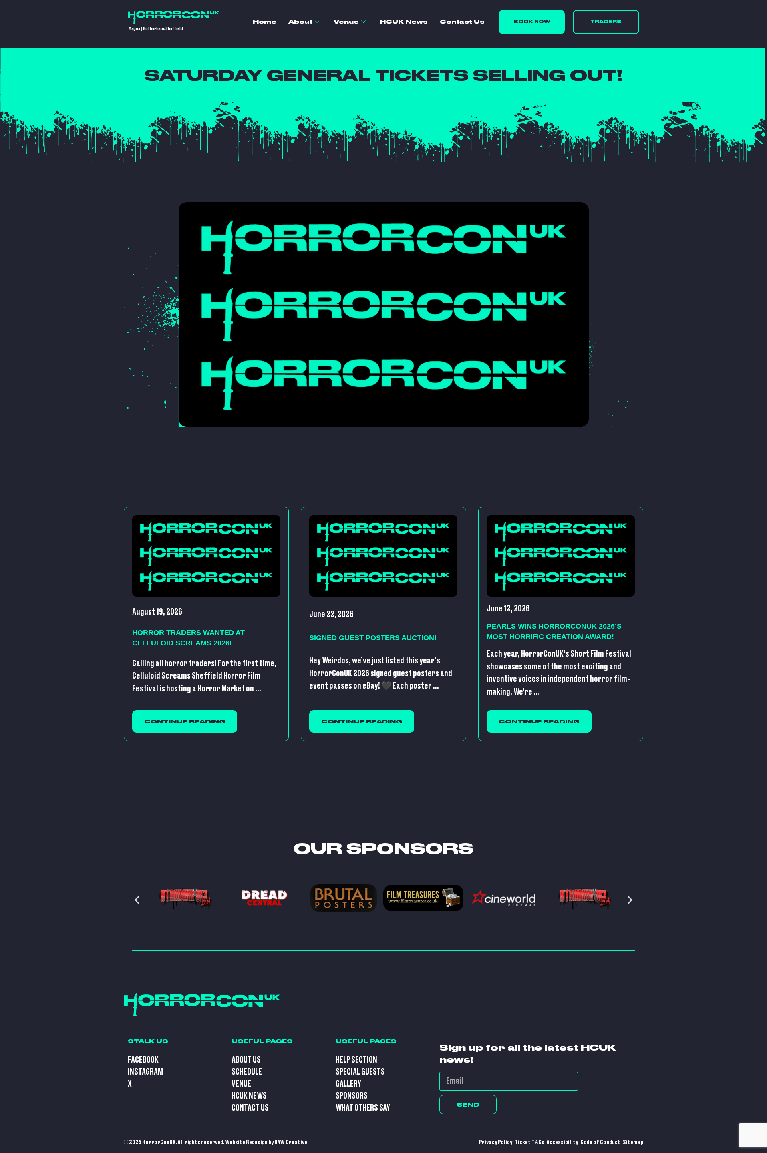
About (300, 21)
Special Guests (360, 1072)
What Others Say (363, 1108)
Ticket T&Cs (530, 1142)
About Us (246, 1060)
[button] (137, 900)
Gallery (348, 1084)
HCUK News (404, 21)
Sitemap (633, 1142)
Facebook (143, 1060)
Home (264, 21)
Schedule (247, 1072)
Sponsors (352, 1096)
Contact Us (462, 21)
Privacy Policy (495, 1142)
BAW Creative (290, 1142)
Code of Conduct (600, 1142)
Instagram (145, 1072)
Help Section (356, 1060)
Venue (346, 21)
